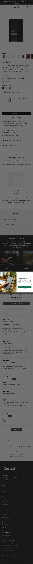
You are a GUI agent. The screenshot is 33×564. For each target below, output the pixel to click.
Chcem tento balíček (25, 286)
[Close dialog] (32, 272)
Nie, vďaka (25, 288)
